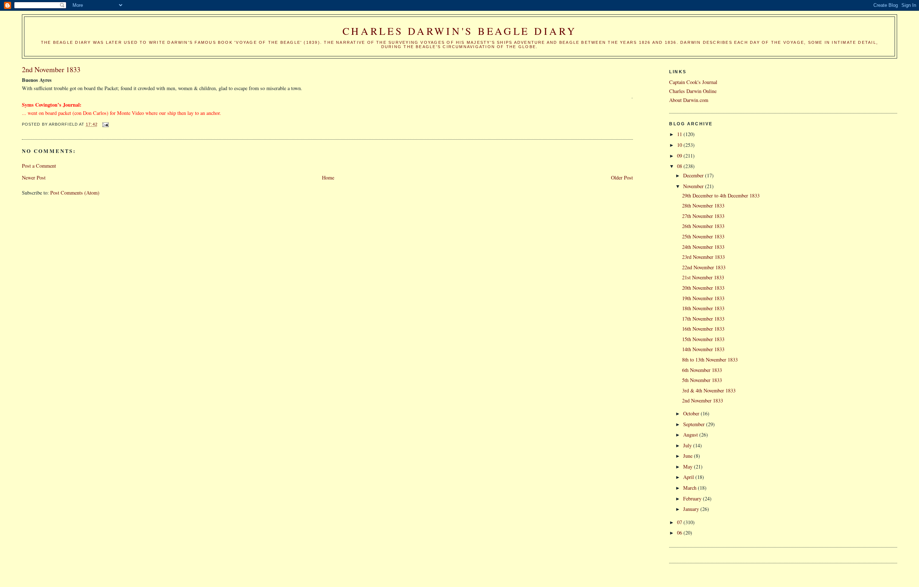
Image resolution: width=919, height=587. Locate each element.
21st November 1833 (703, 277)
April (689, 477)
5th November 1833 (702, 380)
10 (680, 144)
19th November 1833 (703, 298)
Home (328, 177)
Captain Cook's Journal (693, 82)
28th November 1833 (703, 205)
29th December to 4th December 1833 (721, 195)
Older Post (622, 177)
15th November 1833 (703, 339)
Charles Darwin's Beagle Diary (459, 31)
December (694, 175)
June (688, 455)
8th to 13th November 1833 (710, 359)
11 (680, 134)
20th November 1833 (703, 287)
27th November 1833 (703, 216)
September (694, 424)
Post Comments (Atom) (74, 192)
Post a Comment (39, 165)
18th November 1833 (703, 308)
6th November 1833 (702, 370)
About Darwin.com (688, 100)
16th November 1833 (703, 328)
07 (680, 522)
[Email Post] (105, 124)
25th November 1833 (703, 236)
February (693, 498)
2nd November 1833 (702, 400)
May (688, 466)
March (690, 487)
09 (680, 155)
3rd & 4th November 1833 (709, 390)
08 (680, 166)
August (691, 434)
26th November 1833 (703, 226)
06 (680, 532)
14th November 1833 (703, 349)
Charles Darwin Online (693, 91)
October (692, 413)
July (688, 445)
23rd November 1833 (703, 256)
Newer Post (34, 177)
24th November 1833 (703, 246)
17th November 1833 (703, 318)
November (694, 186)
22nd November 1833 (704, 267)
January (691, 509)
